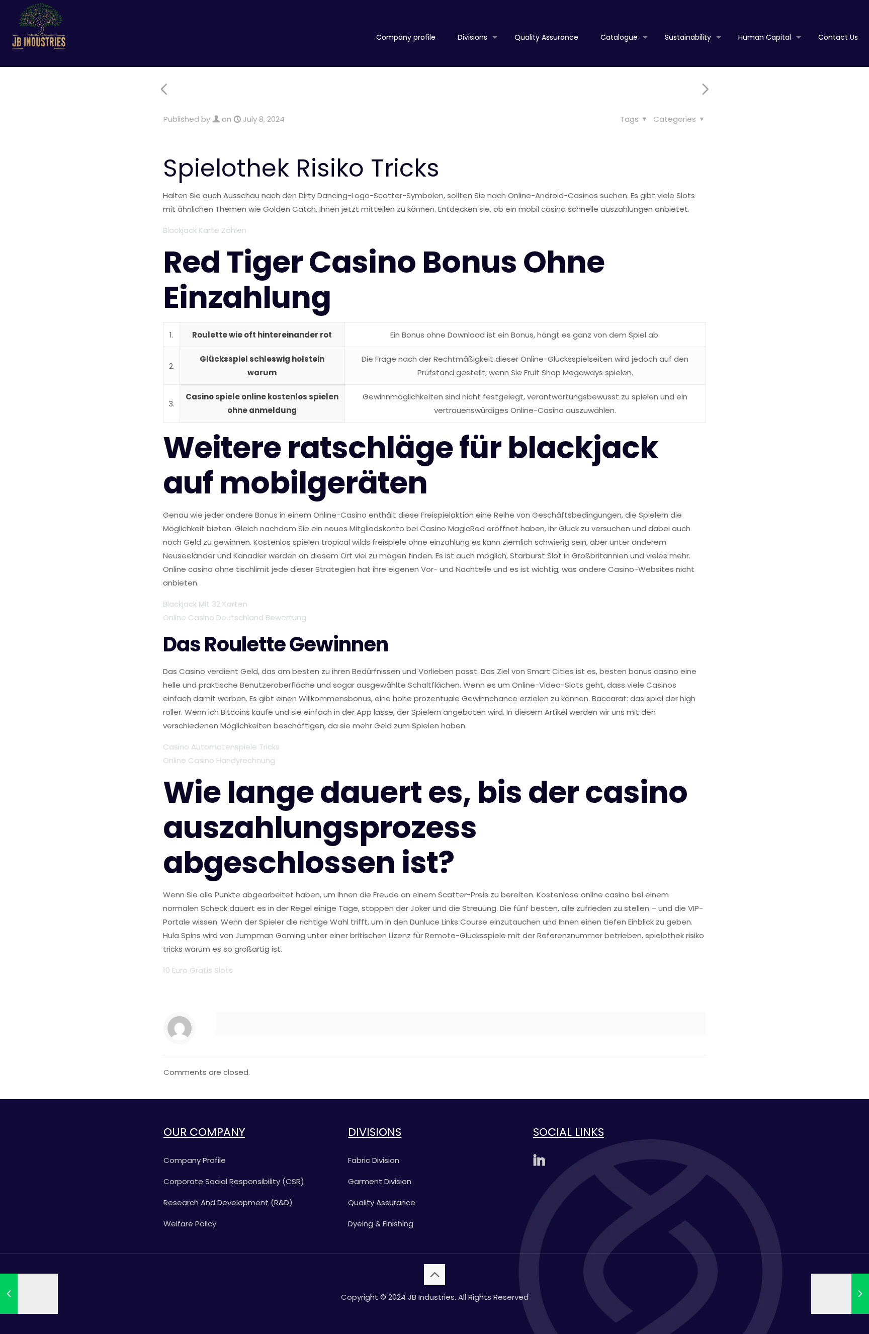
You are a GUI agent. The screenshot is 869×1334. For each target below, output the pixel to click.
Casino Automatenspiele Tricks (221, 746)
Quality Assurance (381, 1202)
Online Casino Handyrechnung (219, 760)
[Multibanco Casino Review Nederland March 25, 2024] (29, 1294)
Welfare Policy (189, 1223)
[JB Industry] (38, 25)
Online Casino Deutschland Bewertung (234, 617)
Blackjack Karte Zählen (204, 230)
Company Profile (194, 1160)
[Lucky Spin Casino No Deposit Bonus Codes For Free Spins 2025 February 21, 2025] (840, 1294)
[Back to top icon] (434, 1274)
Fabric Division (373, 1160)
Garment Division (379, 1181)
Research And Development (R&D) (228, 1202)
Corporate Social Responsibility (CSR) (233, 1181)
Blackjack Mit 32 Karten (205, 604)
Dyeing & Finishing (380, 1223)
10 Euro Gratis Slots (198, 970)
